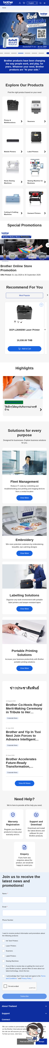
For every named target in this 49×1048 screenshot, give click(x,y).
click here (18, 1034)
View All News (24, 783)
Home (4, 8)
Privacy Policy (26, 978)
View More (24, 498)
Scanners (9, 951)
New (8, 304)
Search (40, 3)
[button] (13, 121)
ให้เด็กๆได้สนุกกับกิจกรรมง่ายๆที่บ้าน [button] (21, 408)
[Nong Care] (35, 1032)
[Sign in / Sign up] (20, 3)
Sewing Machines (12, 961)
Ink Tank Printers (12, 941)
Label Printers (11, 956)
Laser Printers (11, 946)
